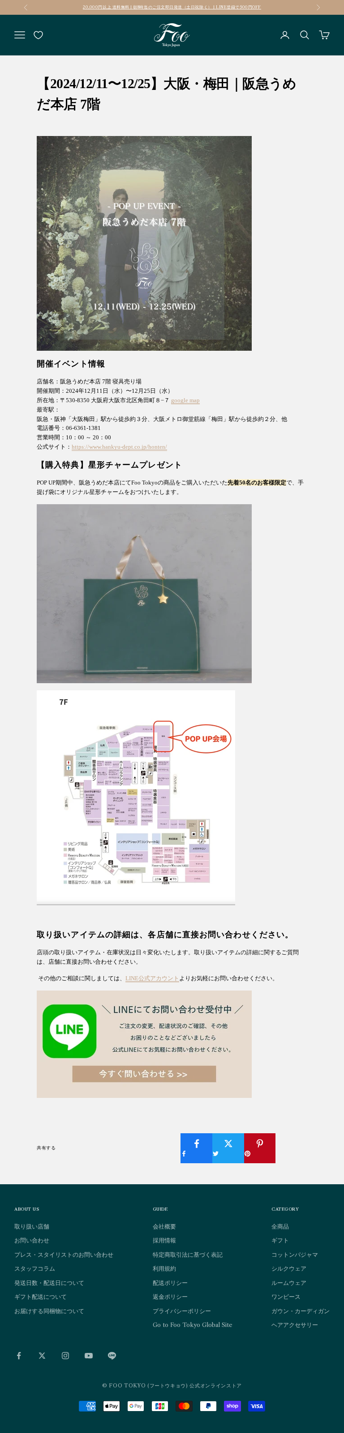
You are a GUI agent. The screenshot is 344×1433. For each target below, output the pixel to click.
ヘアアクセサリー (294, 1324)
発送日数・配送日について (49, 1282)
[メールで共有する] (291, 1143)
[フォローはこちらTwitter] (42, 1355)
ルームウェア (288, 1282)
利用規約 (164, 1268)
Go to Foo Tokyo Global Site (192, 1324)
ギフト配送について (40, 1296)
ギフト (280, 1240)
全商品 (280, 1226)
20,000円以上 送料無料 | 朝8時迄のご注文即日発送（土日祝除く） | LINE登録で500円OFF (172, 6)
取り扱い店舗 (31, 1226)
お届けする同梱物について (49, 1310)
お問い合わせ (31, 1240)
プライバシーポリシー (182, 1310)
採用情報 (164, 1240)
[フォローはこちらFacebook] (18, 1355)
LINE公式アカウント (152, 978)
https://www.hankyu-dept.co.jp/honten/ (119, 446)
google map (185, 400)
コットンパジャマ (294, 1254)
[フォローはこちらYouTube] (88, 1355)
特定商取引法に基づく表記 (188, 1254)
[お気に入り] (38, 35)
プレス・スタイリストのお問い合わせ (63, 1254)
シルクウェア (288, 1268)
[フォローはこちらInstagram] (65, 1355)
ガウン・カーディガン (300, 1310)
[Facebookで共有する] (196, 1148)
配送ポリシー (170, 1282)
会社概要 (164, 1226)
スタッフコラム (34, 1268)
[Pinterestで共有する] (260, 1148)
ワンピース (286, 1296)
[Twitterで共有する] (228, 1148)
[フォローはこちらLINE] (112, 1355)
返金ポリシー (170, 1296)
